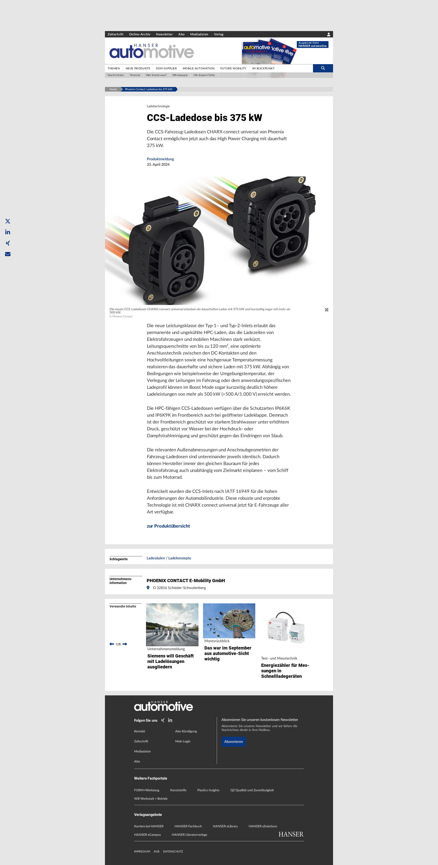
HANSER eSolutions (263, 826)
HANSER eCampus (147, 834)
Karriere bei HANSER (149, 826)
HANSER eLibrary (225, 826)
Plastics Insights (208, 790)
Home (113, 89)
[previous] (112, 644)
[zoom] (326, 310)
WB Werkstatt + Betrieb (150, 798)
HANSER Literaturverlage (189, 834)
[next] (125, 644)
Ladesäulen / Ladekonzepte (169, 558)
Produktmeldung (160, 159)
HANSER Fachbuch (188, 826)
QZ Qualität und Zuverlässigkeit (252, 790)
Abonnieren (233, 742)
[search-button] (323, 68)
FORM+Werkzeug (146, 790)
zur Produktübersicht (168, 526)
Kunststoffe (178, 790)
